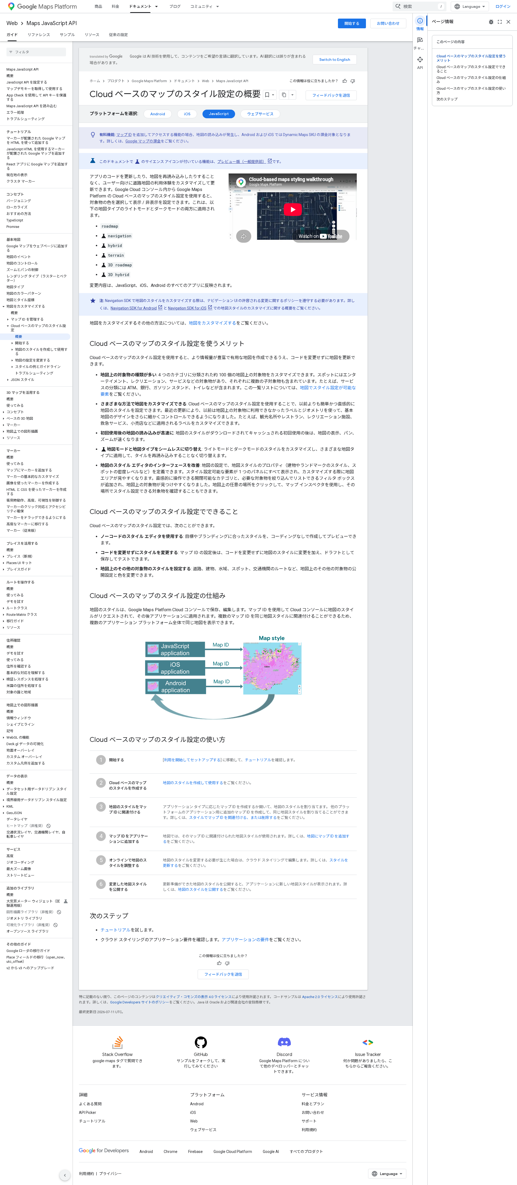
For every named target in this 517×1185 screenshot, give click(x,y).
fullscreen (500, 22)
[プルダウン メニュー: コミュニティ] (219, 6)
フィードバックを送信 (331, 95)
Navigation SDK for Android (134, 308)
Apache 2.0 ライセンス (320, 997)
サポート (309, 1121)
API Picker (87, 1112)
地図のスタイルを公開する (200, 889)
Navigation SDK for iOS (187, 308)
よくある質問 (90, 1104)
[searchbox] (36, 52)
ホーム (95, 81)
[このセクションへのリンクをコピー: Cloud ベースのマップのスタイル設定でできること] (243, 512)
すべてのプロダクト (306, 1151)
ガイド (12, 34)
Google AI (271, 1151)
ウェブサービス (260, 114)
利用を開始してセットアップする (192, 760)
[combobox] (419, 6)
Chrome (170, 1151)
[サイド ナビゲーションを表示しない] (65, 1175)
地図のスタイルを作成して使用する (193, 783)
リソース (92, 34)
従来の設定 (118, 34)
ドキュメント (140, 6)
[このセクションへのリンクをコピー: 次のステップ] (133, 916)
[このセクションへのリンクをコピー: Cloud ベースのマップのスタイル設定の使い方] (230, 740)
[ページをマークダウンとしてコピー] (284, 94)
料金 (115, 6)
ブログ (175, 6)
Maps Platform (57, 6)
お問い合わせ (388, 23)
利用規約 (309, 1130)
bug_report (491, 22)
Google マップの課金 (143, 141)
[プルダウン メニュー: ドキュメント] (158, 6)
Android (157, 114)
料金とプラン (313, 1104)
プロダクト (116, 81)
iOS (187, 114)
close (508, 22)
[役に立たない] (353, 81)
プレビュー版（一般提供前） (241, 161)
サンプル (67, 34)
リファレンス (38, 34)
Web (12, 23)
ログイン (503, 6)
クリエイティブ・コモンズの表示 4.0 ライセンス (194, 997)
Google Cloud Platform (233, 1151)
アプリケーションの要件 (245, 939)
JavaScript (219, 113)
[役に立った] (345, 81)
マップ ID (124, 135)
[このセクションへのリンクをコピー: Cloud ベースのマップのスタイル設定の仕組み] (230, 596)
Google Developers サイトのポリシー (139, 1002)
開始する (351, 23)
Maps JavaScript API (51, 23)
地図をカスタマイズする (212, 323)
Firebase (195, 1151)
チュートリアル (258, 760)
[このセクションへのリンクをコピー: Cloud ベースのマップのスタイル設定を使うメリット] (250, 344)
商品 (98, 6)
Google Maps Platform (149, 81)
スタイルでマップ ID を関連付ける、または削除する (233, 817)
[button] (35, 306)
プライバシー (110, 1174)
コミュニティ (201, 6)
